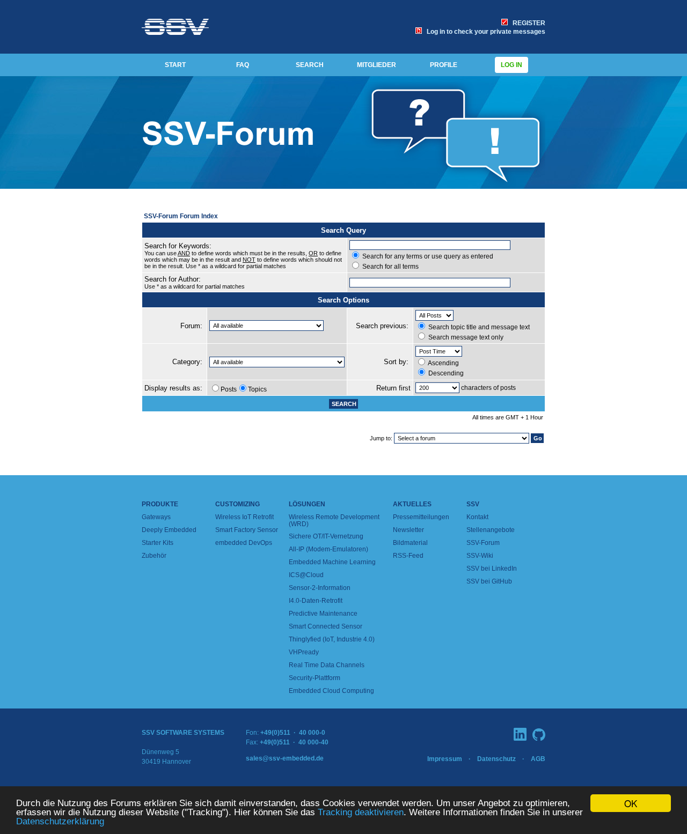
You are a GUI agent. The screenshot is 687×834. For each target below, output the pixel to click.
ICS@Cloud (306, 575)
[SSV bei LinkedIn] (520, 734)
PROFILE (443, 65)
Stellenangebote (490, 530)
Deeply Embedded (169, 530)
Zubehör (154, 555)
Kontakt (477, 517)
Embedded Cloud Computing (331, 691)
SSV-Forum (483, 543)
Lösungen (307, 504)
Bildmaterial (410, 543)
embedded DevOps (243, 543)
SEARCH (310, 65)
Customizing (237, 504)
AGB (538, 759)
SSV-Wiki (479, 555)
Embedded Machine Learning (332, 562)
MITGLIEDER (376, 65)
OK (630, 803)
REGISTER (527, 23)
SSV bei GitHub (489, 581)
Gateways (156, 517)
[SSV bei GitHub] (538, 734)
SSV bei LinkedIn (491, 568)
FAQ (242, 65)
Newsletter (408, 530)
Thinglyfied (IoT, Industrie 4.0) (332, 639)
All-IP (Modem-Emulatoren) (328, 549)
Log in (511, 65)
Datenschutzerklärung (60, 821)
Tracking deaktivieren (361, 812)
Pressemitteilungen (421, 517)
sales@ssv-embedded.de (285, 758)
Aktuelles (412, 504)
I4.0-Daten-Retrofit (315, 600)
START (175, 65)
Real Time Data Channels (326, 665)
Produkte (160, 504)
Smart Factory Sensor (246, 530)
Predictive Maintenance (323, 613)
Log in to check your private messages (484, 31)
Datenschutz (496, 759)
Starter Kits (157, 543)
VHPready (304, 652)
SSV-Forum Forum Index (181, 216)
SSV (472, 504)
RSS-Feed (408, 555)
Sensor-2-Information (319, 588)
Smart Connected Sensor (325, 626)
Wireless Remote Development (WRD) (334, 520)
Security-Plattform (314, 678)
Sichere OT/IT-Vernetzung (326, 536)
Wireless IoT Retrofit (244, 517)
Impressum (444, 759)
